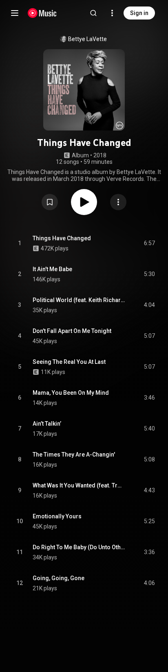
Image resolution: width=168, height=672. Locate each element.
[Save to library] (50, 202)
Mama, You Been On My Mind (71, 392)
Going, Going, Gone (58, 578)
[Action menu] (118, 202)
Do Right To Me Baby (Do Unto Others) (79, 547)
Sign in (139, 13)
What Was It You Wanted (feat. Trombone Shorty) (79, 485)
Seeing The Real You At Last (69, 362)
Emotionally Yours (57, 516)
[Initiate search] (93, 13)
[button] (50, 202)
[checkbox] (149, 243)
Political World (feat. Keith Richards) (79, 300)
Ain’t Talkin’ (47, 423)
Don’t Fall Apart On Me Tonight (72, 331)
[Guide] (15, 13)
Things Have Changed (62, 238)
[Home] (42, 13)
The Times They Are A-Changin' (74, 454)
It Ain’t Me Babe (52, 269)
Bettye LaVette (87, 39)
